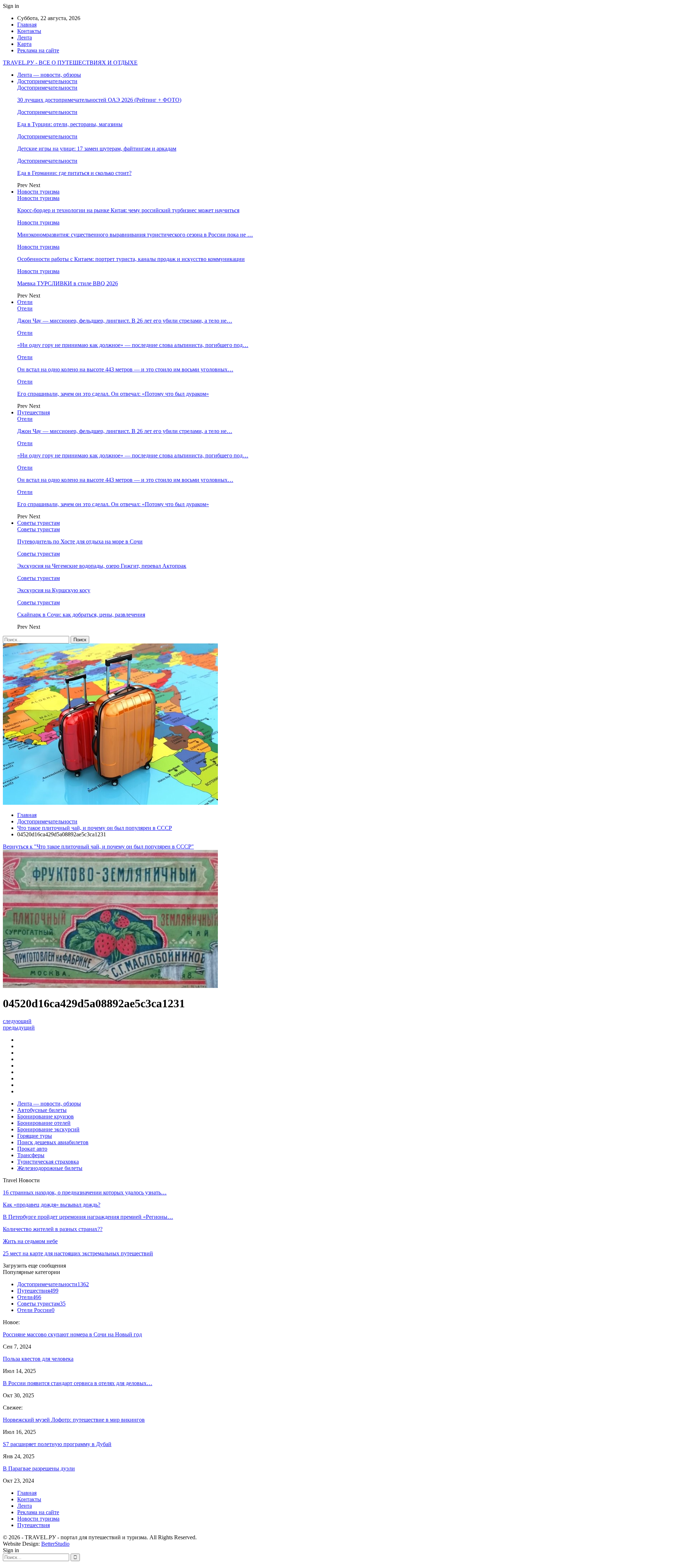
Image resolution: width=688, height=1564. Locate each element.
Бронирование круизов (45, 1116)
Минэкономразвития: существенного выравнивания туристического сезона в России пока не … (135, 235)
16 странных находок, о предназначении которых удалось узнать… (85, 1192)
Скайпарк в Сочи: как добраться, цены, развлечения (81, 615)
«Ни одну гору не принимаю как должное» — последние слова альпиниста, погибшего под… (132, 345)
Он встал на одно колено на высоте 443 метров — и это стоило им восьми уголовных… (125, 369)
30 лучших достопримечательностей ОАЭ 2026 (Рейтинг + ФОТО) (99, 100)
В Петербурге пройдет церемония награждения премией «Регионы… (88, 1217)
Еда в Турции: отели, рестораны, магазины (70, 124)
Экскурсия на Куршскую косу (53, 590)
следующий (17, 1021)
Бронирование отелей (44, 1123)
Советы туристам (38, 523)
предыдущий (19, 1028)
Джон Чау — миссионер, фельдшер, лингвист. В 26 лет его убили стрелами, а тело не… (124, 321)
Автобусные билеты (42, 1110)
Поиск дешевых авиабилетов (53, 1142)
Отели (25, 302)
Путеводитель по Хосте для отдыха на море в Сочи (80, 541)
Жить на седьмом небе (30, 1241)
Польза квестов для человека (38, 1359)
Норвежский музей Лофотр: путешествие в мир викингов (74, 1420)
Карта (24, 44)
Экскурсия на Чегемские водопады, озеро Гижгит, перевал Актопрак (101, 566)
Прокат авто (32, 1149)
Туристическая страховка (48, 1162)
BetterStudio (55, 1544)
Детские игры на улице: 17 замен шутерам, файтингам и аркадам (96, 149)
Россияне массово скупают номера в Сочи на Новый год (72, 1334)
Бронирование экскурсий (48, 1129)
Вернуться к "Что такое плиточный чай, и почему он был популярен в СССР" (98, 846)
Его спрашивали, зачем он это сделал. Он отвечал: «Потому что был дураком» (113, 394)
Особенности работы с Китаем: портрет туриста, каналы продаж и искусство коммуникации (131, 259)
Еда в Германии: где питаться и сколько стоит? (74, 173)
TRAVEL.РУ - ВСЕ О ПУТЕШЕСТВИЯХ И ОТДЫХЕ (70, 63)
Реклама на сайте (38, 50)
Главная (27, 25)
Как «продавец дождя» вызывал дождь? (51, 1205)
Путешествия (33, 412)
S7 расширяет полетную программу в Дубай (57, 1444)
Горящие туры (34, 1136)
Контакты (29, 31)
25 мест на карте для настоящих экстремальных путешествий (78, 1253)
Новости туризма (38, 192)
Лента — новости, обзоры (49, 75)
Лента (24, 37)
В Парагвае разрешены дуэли (39, 1468)
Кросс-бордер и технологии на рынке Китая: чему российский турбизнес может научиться (128, 210)
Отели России (35, 1310)
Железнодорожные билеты (49, 1168)
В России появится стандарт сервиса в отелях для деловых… (77, 1383)
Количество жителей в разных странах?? (52, 1229)
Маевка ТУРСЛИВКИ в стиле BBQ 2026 (67, 283)
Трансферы (30, 1155)
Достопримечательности (47, 81)
